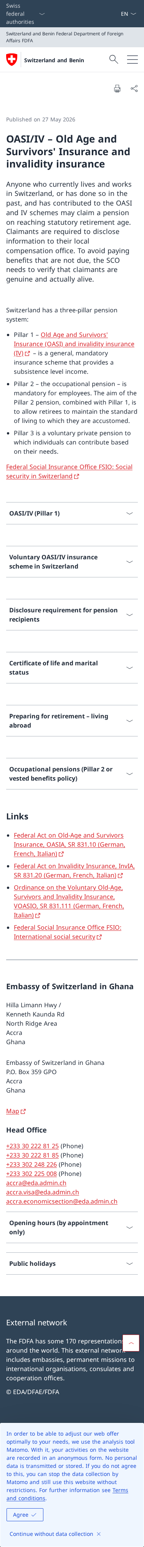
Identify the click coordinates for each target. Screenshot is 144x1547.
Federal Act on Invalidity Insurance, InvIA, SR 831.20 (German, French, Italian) (74, 870)
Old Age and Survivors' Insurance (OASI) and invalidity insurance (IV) (74, 343)
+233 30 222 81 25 (32, 1146)
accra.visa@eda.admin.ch (42, 1192)
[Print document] (117, 88)
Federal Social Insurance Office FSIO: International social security (67, 932)
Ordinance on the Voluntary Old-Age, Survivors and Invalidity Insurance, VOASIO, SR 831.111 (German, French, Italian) (69, 901)
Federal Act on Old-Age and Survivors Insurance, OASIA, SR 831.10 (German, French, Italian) (69, 844)
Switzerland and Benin (54, 60)
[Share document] (134, 88)
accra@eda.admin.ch (36, 1183)
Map (12, 1111)
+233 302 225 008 (31, 1173)
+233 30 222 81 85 (32, 1155)
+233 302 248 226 (31, 1164)
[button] (130, 1343)
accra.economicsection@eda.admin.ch (62, 1201)
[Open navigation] (132, 59)
